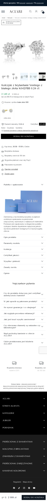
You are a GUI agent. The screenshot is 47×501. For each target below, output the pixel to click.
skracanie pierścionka (28, 384)
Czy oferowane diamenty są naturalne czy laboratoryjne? (22, 326)
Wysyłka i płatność (12, 261)
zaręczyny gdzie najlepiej (35, 388)
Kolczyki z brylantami (16, 449)
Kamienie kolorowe (14, 471)
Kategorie (8, 413)
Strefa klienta (11, 406)
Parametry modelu (12, 243)
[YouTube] (34, 488)
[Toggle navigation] (3, 11)
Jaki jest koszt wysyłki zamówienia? (19, 319)
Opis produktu (10, 237)
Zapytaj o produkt (11, 169)
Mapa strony (27, 482)
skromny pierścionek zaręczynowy (14, 388)
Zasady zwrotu (10, 267)
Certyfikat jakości (11, 255)
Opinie (6, 273)
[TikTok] (19, 488)
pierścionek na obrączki (35, 386)
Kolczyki (10, 18)
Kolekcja (7, 249)
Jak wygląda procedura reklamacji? (19, 313)
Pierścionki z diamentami (18, 442)
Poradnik (8, 428)
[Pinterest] (29, 488)
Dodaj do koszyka (23, 136)
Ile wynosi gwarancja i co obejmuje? (20, 307)
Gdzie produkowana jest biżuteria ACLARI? (18, 342)
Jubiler (7, 420)
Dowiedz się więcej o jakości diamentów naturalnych (21, 130)
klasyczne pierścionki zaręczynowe (15, 386)
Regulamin (17, 482)
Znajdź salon (9, 174)
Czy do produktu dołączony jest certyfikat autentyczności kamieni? (22, 294)
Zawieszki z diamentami (16, 456)
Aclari (3, 18)
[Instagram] (24, 488)
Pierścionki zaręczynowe (17, 463)
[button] (30, 11)
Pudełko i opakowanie (13, 185)
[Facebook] (14, 488)
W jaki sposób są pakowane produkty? (20, 301)
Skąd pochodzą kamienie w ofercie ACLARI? (19, 334)
